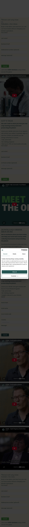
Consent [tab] (5, 254)
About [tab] (23, 254)
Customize (13, 276)
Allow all (14, 271)
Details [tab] (14, 254)
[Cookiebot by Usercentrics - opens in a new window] (21, 250)
